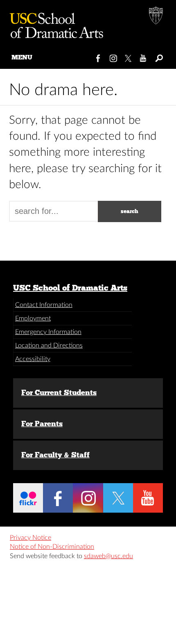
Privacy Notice (30, 537)
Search (158, 56)
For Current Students (59, 392)
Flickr (28, 498)
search (129, 211)
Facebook (98, 56)
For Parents (42, 423)
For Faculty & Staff (55, 454)
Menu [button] (21, 57)
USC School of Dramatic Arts (70, 288)
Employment (33, 318)
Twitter (128, 56)
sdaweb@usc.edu (108, 556)
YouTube (143, 56)
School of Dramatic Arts (53, 22)
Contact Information (43, 305)
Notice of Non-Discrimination (52, 546)
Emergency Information (48, 332)
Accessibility (32, 359)
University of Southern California (156, 16)
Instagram (113, 56)
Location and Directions (49, 345)
